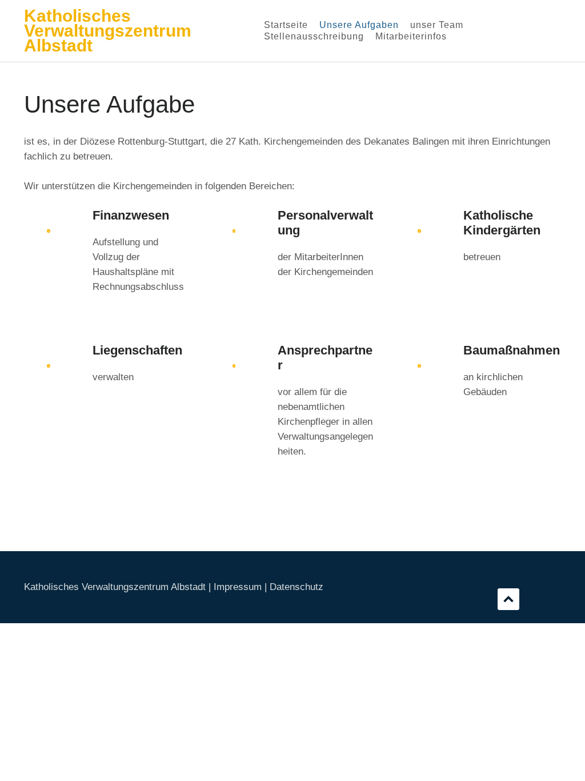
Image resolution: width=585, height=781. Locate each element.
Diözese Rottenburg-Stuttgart (142, 141)
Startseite (286, 25)
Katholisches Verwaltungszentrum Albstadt (107, 30)
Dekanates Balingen (406, 141)
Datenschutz (296, 586)
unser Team (436, 25)
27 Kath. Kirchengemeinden (284, 141)
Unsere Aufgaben (359, 25)
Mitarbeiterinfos (411, 36)
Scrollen (508, 599)
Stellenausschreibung (314, 36)
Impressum (238, 586)
